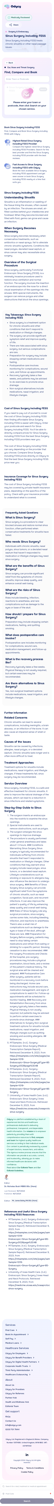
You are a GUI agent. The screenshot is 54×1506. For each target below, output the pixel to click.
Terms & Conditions (35, 1468)
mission (30, 1131)
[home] (12, 6)
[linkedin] (27, 1454)
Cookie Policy (27, 1472)
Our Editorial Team (25, 1167)
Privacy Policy (16, 1468)
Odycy (10, 1119)
